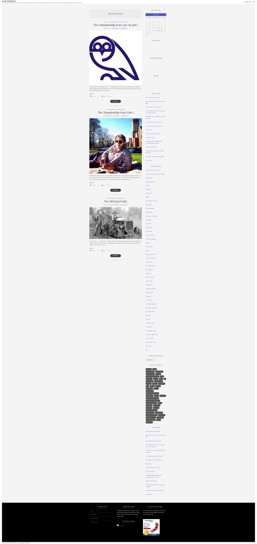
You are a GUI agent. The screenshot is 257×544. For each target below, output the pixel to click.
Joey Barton (148, 383)
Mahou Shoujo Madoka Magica (152, 393)
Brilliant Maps (149, 204)
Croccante (22, 543)
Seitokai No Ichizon (150, 412)
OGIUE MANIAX (149, 269)
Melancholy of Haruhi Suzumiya (152, 398)
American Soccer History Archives (153, 170)
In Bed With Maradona (150, 239)
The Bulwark (148, 296)
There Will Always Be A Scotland (153, 133)
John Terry (155, 383)
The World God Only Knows (151, 415)
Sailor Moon (156, 407)
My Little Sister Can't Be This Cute (152, 400)
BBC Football (148, 193)
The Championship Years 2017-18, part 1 (115, 25)
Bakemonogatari (159, 371)
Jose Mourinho (161, 383)
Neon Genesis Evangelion (151, 403)
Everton (160, 378)
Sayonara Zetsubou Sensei (151, 410)
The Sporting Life (124, 22)
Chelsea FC (158, 374)
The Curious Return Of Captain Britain (154, 126)
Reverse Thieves (149, 281)
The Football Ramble (150, 311)
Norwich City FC (157, 405)
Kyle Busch (158, 386)
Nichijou (159, 403)
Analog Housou (149, 178)
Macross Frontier (149, 390)
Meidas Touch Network (151, 258)
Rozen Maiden (149, 407)
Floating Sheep (149, 227)
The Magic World (247, 1)
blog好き (147, 197)
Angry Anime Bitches (150, 181)
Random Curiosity (149, 277)
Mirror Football (149, 262)
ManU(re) (156, 395)
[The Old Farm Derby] (115, 223)
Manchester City (149, 395)
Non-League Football (150, 265)
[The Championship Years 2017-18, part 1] (115, 57)
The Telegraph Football (151, 330)
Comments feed (94, 518)
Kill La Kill (152, 386)
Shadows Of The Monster (151, 147)
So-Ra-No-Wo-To (159, 412)
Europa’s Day (148, 130)
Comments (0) (124, 28)
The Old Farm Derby (115, 201)
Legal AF (147, 242)
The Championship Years (114, 22)
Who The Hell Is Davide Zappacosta (153, 107)
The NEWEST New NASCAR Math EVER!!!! (154, 156)
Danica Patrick (149, 378)
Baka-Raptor (148, 189)
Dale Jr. (162, 376)
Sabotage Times (149, 285)
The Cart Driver (149, 300)
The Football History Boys (151, 307)
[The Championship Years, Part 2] (115, 145)
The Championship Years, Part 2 (116, 112)
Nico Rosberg (149, 405)
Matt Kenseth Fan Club (151, 254)
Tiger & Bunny (161, 415)
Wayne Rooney (149, 422)
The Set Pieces (149, 327)
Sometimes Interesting (151, 288)
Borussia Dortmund (150, 374)
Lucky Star (156, 388)
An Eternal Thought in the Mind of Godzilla (155, 174)
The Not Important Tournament (153, 97)
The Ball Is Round (149, 292)
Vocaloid (158, 419)
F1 (164, 378)
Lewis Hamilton (149, 388)
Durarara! (155, 378)
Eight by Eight (149, 220)
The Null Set (148, 315)
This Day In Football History (152, 334)
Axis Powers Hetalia (150, 371)
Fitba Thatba (148, 223)
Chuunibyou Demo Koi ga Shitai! (152, 376)
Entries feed (93, 514)
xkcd (147, 349)
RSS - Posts (121, 525)
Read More (115, 101)
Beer (108, 22)
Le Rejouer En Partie (150, 137)
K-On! (147, 386)
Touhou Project (160, 417)
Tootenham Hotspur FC (150, 417)
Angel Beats (148, 369)
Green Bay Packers (158, 381)
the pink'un (148, 319)
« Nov (147, 35)
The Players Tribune (150, 323)
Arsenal (154, 369)
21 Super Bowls (149, 160)
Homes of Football (150, 235)
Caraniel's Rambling (150, 208)
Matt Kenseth (162, 395)
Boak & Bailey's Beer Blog (151, 200)
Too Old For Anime (150, 338)
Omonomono (149, 273)
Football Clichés (149, 231)
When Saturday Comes (151, 342)
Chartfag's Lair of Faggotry (151, 216)
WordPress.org (94, 522)
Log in (92, 510)
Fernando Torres (149, 381)
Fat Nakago (116, 28)
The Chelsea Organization (151, 304)
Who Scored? (148, 346)
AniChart (147, 185)
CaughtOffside (149, 212)
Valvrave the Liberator (150, 419)
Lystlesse (148, 250)
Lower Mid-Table (149, 246)
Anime (104, 22)
